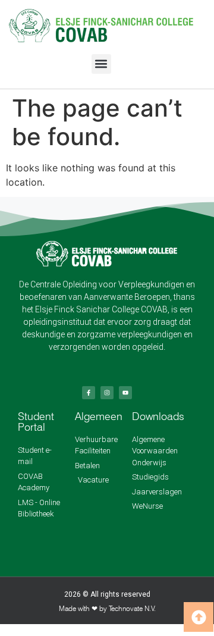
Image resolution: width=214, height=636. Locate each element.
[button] (101, 64)
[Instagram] (107, 392)
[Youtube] (125, 392)
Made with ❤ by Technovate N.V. (107, 608)
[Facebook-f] (88, 392)
